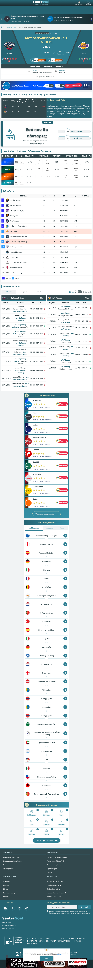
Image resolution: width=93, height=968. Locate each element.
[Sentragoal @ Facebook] (5, 908)
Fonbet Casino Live (54, 896)
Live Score (7, 865)
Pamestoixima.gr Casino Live (57, 893)
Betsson (36, 499)
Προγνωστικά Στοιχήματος (12, 861)
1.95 (38, 162)
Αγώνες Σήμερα (8, 869)
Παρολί (49, 872)
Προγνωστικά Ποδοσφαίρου (57, 857)
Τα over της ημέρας (53, 865)
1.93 (16, 162)
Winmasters (37, 474)
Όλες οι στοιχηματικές (44, 513)
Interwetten (38, 487)
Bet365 (36, 462)
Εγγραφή (84, 907)
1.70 (47, 176)
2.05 (21, 169)
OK (46, 958)
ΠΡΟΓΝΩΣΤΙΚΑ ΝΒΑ (10, 27)
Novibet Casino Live (54, 885)
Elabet (35, 425)
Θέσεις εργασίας (8, 928)
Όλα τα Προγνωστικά (44, 840)
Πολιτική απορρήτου (9, 925)
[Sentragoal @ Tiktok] (26, 908)
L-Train (62, 100)
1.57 (16, 183)
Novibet (36, 413)
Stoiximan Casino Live (55, 881)
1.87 (47, 162)
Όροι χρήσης (6, 922)
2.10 (39, 176)
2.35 (21, 183)
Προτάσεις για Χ (52, 869)
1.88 (76, 162)
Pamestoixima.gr (39, 437)
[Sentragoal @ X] (12, 908)
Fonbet (36, 450)
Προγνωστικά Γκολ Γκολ (55, 861)
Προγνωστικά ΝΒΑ (42, 33)
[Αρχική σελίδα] (1, 27)
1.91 (21, 162)
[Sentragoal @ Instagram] (19, 908)
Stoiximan (37, 400)
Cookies (59, 954)
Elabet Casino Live (53, 889)
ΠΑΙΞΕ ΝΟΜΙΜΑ (73, 85)
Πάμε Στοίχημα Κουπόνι (11, 857)
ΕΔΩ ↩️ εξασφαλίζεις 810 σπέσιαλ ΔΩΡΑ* (68, 17)
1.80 (16, 169)
